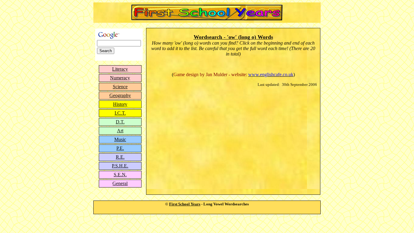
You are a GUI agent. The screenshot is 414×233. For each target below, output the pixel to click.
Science (120, 86)
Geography (120, 95)
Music (120, 139)
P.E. (120, 148)
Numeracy (120, 77)
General (120, 183)
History (120, 104)
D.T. (120, 121)
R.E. (120, 157)
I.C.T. (120, 113)
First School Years (184, 204)
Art (120, 130)
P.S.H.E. (120, 165)
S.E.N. (120, 174)
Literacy (120, 69)
